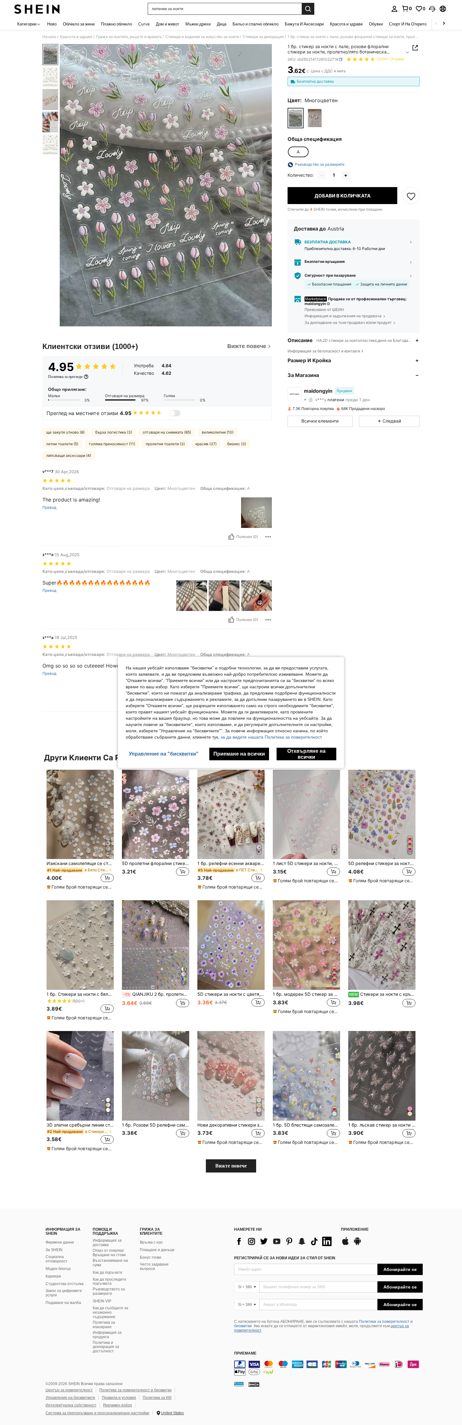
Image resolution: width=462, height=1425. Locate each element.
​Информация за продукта (107, 1334)
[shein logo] (37, 9)
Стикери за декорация (263, 37)
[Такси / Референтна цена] (308, 71)
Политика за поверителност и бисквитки (135, 1390)
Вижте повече (231, 1165)
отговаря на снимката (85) (167, 432)
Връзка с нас (151, 1242)
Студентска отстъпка (65, 1284)
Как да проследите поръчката (109, 1281)
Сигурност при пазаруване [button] (330, 276)
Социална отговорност (57, 1259)
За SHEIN (54, 1250)
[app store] (345, 1244)
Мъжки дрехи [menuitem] (198, 23)
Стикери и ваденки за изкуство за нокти (202, 37)
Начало (49, 37)
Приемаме (245, 1353)
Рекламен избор (117, 1405)
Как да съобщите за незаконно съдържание (110, 1312)
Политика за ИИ (157, 1397)
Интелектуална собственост (71, 1405)
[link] (406, 8)
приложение (355, 1230)
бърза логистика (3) (113, 432)
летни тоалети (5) (62, 443)
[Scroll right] (444, 24)
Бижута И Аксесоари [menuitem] (304, 23)
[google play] (357, 1244)
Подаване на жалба (63, 1302)
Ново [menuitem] (52, 23)
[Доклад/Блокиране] (268, 537)
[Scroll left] (436, 24)
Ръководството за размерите (109, 1291)
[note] (80, 887)
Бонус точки (150, 1257)
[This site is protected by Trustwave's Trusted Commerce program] (239, 1384)
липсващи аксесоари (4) (68, 455)
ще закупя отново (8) (65, 432)
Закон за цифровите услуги (64, 1293)
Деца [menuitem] (221, 23)
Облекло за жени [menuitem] (79, 23)
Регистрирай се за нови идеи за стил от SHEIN (284, 1258)
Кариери (53, 1276)
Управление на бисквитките (70, 1397)
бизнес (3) (236, 443)
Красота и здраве (76, 37)
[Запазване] (411, 195)
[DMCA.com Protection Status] (253, 1384)
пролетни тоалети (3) (165, 443)
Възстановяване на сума (110, 1262)
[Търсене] (308, 9)
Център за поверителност (69, 1390)
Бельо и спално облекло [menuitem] (255, 23)
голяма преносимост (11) (112, 443)
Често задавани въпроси (154, 1266)
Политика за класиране (104, 1324)
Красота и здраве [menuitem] (346, 23)
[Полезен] (231, 537)
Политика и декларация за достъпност (106, 1347)
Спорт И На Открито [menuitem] (407, 23)
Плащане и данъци (157, 1250)
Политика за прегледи (65, 376)
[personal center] (394, 9)
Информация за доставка (107, 1242)
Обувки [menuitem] (376, 23)
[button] (432, 9)
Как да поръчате (107, 1272)
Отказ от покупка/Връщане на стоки (109, 1252)
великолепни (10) (218, 432)
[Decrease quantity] (322, 175)
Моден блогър (58, 1269)
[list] (284, 1241)
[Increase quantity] (346, 175)
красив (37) (206, 443)
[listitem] (80, 830)
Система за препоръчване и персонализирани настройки (97, 1413)
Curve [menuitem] (144, 23)
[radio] (296, 118)
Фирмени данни (60, 1242)
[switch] (174, 413)
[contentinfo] (328, 1368)
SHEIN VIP (102, 1301)
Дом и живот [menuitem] (167, 23)
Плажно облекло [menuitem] (116, 23)
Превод (49, 507)
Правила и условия (119, 1397)
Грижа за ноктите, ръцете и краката (129, 37)
